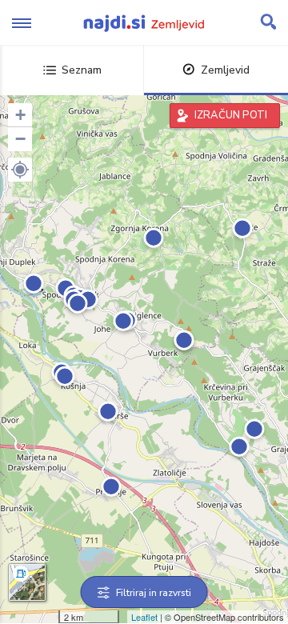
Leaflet (144, 616)
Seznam (82, 70)
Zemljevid (225, 70)
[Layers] (27, 582)
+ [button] (20, 115)
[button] (20, 170)
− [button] (20, 139)
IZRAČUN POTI (230, 115)
